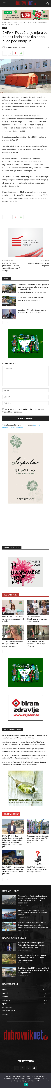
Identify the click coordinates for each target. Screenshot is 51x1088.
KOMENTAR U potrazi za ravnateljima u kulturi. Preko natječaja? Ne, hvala (37, 869)
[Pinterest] (15, 53)
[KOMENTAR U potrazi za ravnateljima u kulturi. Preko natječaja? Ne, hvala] (38, 857)
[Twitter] (10, 53)
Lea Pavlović (22, 300)
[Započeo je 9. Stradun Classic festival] (9, 314)
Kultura (5, 317)
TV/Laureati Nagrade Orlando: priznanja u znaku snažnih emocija (37, 619)
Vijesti (10, 22)
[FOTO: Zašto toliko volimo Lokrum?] (9, 301)
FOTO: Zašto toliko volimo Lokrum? (31, 297)
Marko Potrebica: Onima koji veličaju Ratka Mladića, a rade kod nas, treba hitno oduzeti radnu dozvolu (31, 945)
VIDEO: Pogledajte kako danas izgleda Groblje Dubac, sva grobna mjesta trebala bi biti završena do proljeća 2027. (33, 925)
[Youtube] (34, 1068)
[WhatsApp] (21, 53)
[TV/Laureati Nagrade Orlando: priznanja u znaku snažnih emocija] (38, 607)
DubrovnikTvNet (8, 614)
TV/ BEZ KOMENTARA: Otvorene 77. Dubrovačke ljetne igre (36, 644)
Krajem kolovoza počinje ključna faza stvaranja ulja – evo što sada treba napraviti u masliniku (32, 957)
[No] (48, 1080)
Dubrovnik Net (23, 313)
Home (4, 22)
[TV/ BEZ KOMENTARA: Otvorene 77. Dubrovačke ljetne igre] (38, 632)
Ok (26, 1084)
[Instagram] (22, 1068)
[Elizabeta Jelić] (3, 47)
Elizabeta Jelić (11, 47)
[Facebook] (4, 53)
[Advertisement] (25, 521)
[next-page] (7, 322)
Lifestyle (5, 305)
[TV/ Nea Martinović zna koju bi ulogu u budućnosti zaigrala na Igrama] (13, 632)
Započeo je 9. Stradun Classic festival (32, 310)
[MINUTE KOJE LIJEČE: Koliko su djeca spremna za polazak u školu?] (13, 607)
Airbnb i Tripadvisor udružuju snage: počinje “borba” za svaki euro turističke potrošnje (32, 912)
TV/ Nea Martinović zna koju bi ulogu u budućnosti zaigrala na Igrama (12, 644)
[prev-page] (3, 322)
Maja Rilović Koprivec (25, 292)
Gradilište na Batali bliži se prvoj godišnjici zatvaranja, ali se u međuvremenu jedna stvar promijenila (33, 287)
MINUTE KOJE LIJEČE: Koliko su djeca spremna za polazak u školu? (13, 619)
